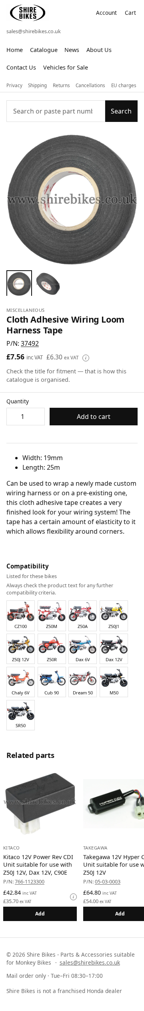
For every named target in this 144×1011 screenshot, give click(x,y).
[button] (30, 343)
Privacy (14, 85)
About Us (99, 50)
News (71, 50)
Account (106, 12)
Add (40, 913)
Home (14, 50)
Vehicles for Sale (65, 67)
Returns (61, 85)
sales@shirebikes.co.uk (33, 31)
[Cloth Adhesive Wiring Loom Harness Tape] (19, 283)
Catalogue (44, 50)
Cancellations (90, 85)
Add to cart (93, 416)
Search (121, 111)
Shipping (37, 85)
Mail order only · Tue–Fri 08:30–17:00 (54, 975)
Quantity (17, 401)
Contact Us (21, 67)
